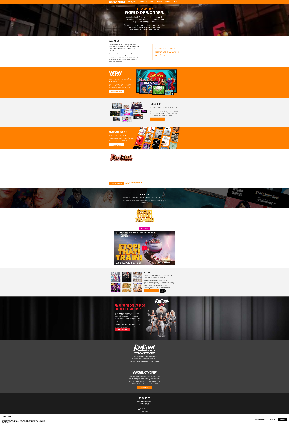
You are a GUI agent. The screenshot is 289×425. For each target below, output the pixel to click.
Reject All (272, 419)
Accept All (282, 419)
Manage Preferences (260, 419)
